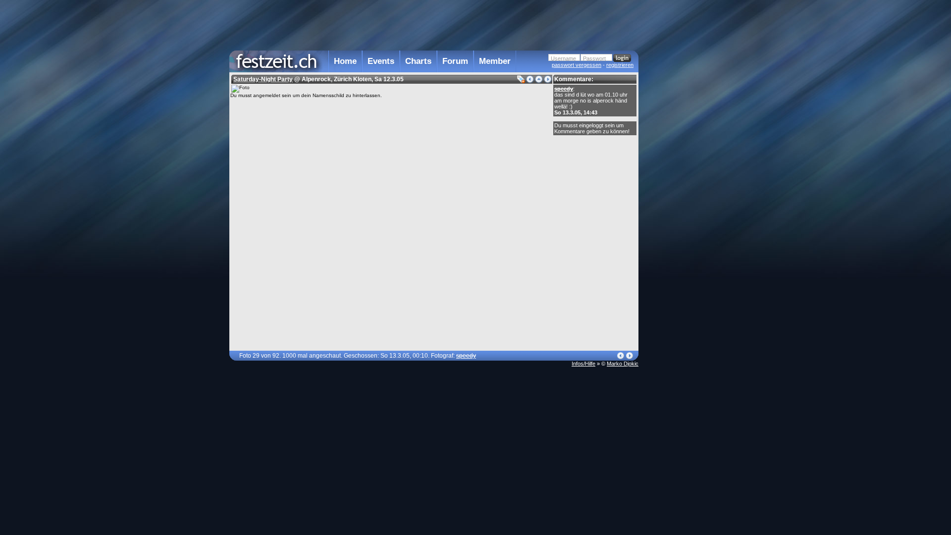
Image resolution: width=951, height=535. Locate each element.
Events (381, 61)
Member (495, 61)
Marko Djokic (622, 364)
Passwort (594, 58)
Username (563, 58)
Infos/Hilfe (583, 364)
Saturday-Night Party (263, 79)
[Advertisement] (682, 199)
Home (345, 61)
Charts (418, 61)
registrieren (620, 65)
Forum (455, 61)
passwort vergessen (576, 65)
